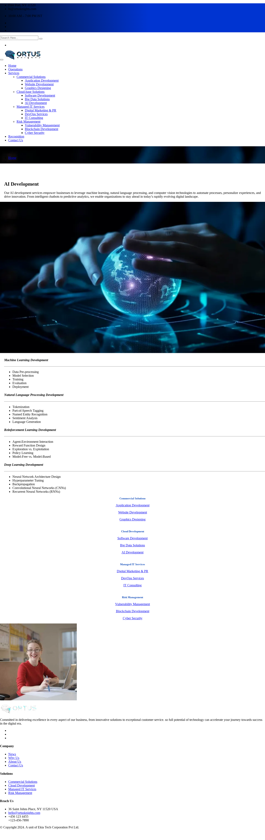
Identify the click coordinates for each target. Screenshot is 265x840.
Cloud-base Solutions (31, 91)
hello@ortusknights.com (24, 813)
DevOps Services (36, 114)
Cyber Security (35, 132)
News (12, 754)
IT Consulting (34, 118)
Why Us (13, 758)
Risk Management (28, 121)
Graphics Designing (38, 88)
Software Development (40, 95)
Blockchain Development (41, 129)
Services (13, 73)
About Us (14, 761)
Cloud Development (21, 785)
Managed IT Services (31, 106)
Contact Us (15, 140)
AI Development (36, 103)
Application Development (42, 80)
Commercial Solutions (31, 77)
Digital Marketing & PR (40, 110)
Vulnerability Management (42, 125)
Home (12, 65)
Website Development (39, 84)
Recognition (16, 136)
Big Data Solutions (37, 99)
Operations (15, 69)
